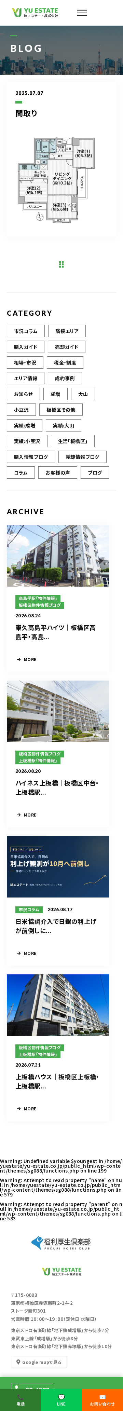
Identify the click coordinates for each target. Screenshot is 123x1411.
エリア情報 (25, 378)
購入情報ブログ (31, 456)
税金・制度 (65, 362)
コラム (21, 472)
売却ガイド (66, 346)
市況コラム (26, 331)
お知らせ (23, 394)
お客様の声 (57, 472)
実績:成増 (24, 425)
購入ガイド (25, 346)
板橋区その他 (61, 409)
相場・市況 (25, 362)
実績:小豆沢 (27, 441)
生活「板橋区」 (73, 441)
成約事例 (65, 378)
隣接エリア (67, 331)
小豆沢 (21, 409)
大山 (83, 394)
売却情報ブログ (82, 456)
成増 (55, 394)
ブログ (95, 472)
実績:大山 (63, 425)
